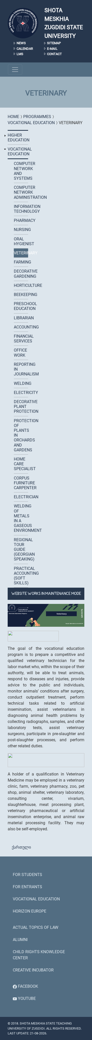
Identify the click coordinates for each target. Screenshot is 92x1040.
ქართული (21, 847)
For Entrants (27, 886)
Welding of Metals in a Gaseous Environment (21, 518)
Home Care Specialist (21, 464)
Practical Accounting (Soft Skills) (21, 576)
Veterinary (21, 253)
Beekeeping (21, 294)
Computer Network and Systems (21, 171)
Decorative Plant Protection (21, 406)
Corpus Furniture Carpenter (21, 483)
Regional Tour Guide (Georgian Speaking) (21, 549)
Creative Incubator (33, 970)
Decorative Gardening (21, 273)
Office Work (20, 352)
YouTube (26, 998)
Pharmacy (21, 220)
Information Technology (21, 209)
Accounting (21, 327)
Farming (21, 262)
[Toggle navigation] (15, 69)
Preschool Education (21, 306)
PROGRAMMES (37, 116)
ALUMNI (20, 939)
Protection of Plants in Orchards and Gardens (21, 435)
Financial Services (21, 338)
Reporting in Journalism (21, 369)
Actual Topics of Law (35, 927)
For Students (27, 874)
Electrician (21, 496)
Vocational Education (31, 122)
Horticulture (21, 285)
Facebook (27, 986)
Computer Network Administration (21, 192)
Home (13, 116)
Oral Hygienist (21, 241)
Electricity (21, 392)
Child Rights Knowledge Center (39, 954)
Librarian (21, 318)
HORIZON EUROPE (29, 911)
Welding (21, 383)
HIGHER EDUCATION (18, 137)
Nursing (21, 229)
